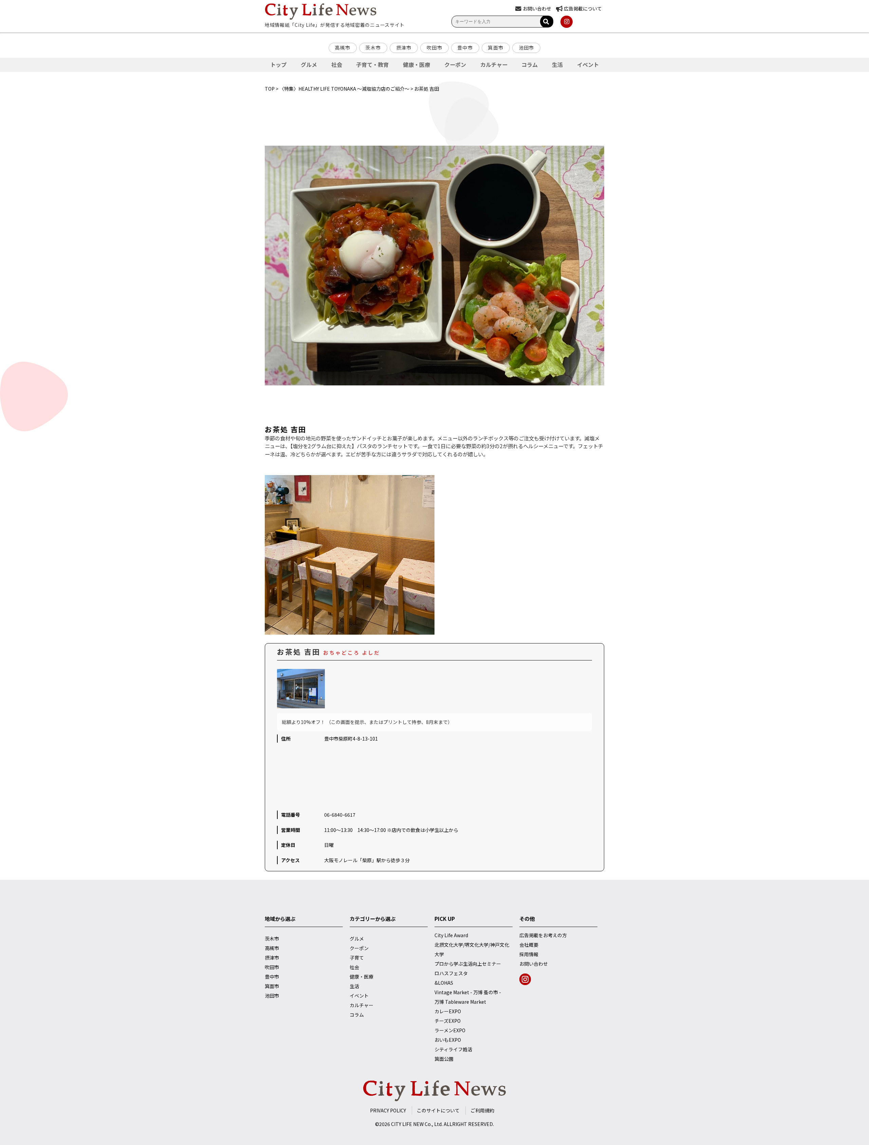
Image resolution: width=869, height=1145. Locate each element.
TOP (270, 88)
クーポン (455, 64)
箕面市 (495, 47)
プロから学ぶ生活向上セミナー (467, 963)
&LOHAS (443, 982)
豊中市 (465, 47)
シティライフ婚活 (453, 1049)
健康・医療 (416, 64)
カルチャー (493, 64)
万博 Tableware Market (460, 1001)
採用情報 (528, 954)
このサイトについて (438, 1110)
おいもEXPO (447, 1039)
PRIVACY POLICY (388, 1110)
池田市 (526, 47)
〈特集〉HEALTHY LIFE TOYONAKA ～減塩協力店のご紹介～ (344, 88)
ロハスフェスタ (451, 973)
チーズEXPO (447, 1020)
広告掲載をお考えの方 (543, 935)
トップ (278, 64)
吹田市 (434, 47)
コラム (529, 64)
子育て (357, 957)
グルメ (309, 64)
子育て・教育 (372, 64)
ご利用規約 (482, 1110)
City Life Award (451, 935)
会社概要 (528, 944)
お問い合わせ (533, 963)
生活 (557, 64)
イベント (588, 64)
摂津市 (404, 47)
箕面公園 (444, 1058)
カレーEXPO (447, 1011)
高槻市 (342, 47)
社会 (336, 64)
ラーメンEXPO (449, 1030)
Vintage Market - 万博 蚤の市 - (467, 992)
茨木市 (373, 47)
